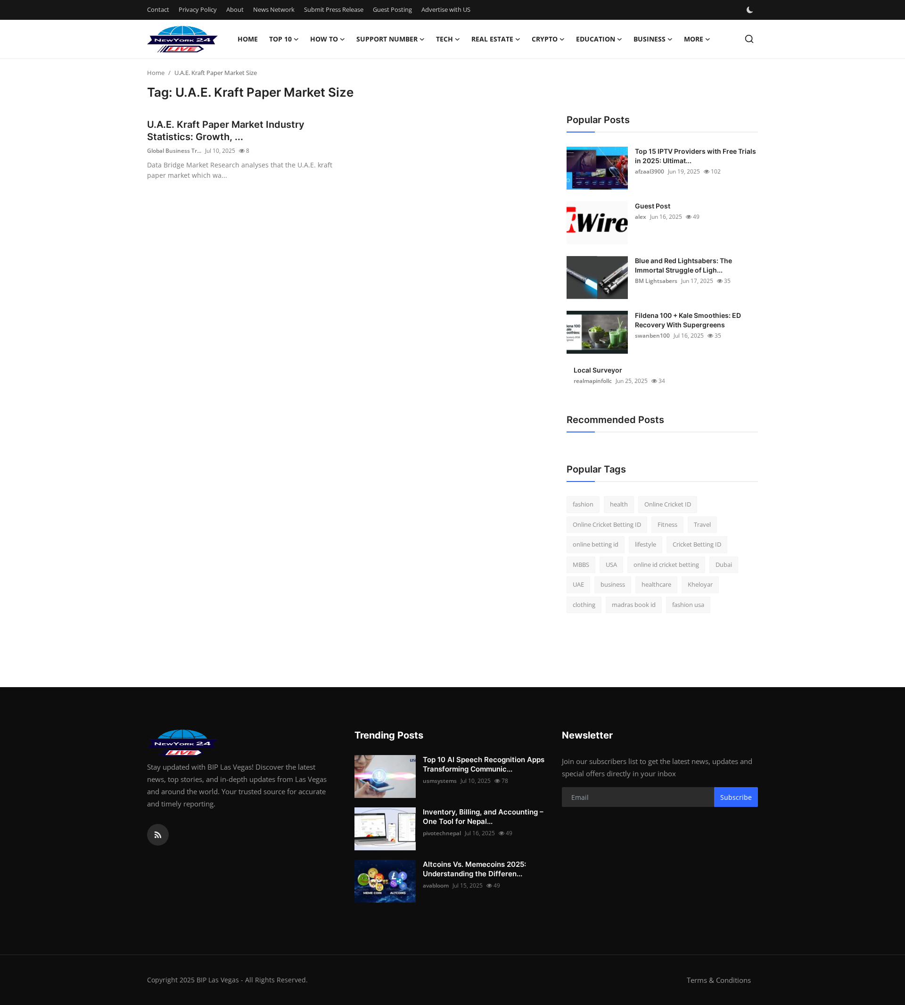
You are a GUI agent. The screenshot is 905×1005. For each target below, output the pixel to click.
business (613, 584)
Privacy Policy (198, 9)
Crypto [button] (545, 38)
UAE (578, 584)
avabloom (436, 885)
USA (611, 564)
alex (640, 217)
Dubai (724, 564)
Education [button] (595, 38)
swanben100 (652, 336)
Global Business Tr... (174, 151)
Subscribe (736, 797)
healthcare (656, 584)
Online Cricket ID (667, 504)
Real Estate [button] (492, 38)
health (619, 504)
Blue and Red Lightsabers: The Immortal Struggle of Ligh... (683, 265)
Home (248, 38)
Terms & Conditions (719, 980)
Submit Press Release (333, 9)
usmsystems (440, 781)
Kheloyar (700, 584)
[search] (749, 39)
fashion (583, 504)
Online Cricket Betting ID (607, 524)
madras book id (634, 604)
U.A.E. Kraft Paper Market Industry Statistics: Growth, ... (225, 130)
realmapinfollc (593, 381)
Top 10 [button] (280, 38)
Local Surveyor (598, 370)
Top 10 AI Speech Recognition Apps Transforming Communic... (483, 764)
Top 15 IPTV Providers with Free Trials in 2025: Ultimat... (695, 156)
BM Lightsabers (656, 281)
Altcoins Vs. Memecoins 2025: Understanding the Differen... (474, 869)
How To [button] (324, 38)
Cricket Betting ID (697, 544)
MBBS (581, 564)
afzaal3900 (649, 171)
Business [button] (650, 38)
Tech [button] (444, 38)
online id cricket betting (666, 564)
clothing (584, 604)
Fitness (667, 524)
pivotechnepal (442, 833)
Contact (158, 9)
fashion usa (688, 604)
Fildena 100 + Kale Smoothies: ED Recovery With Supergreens (688, 320)
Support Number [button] (387, 38)
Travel (702, 524)
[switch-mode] (751, 10)
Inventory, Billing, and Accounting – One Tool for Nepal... (483, 816)
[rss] (158, 835)
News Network (274, 9)
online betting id (595, 544)
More (693, 38)
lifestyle (645, 544)
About (235, 9)
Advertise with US (445, 9)
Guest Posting (392, 9)
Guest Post (652, 206)
